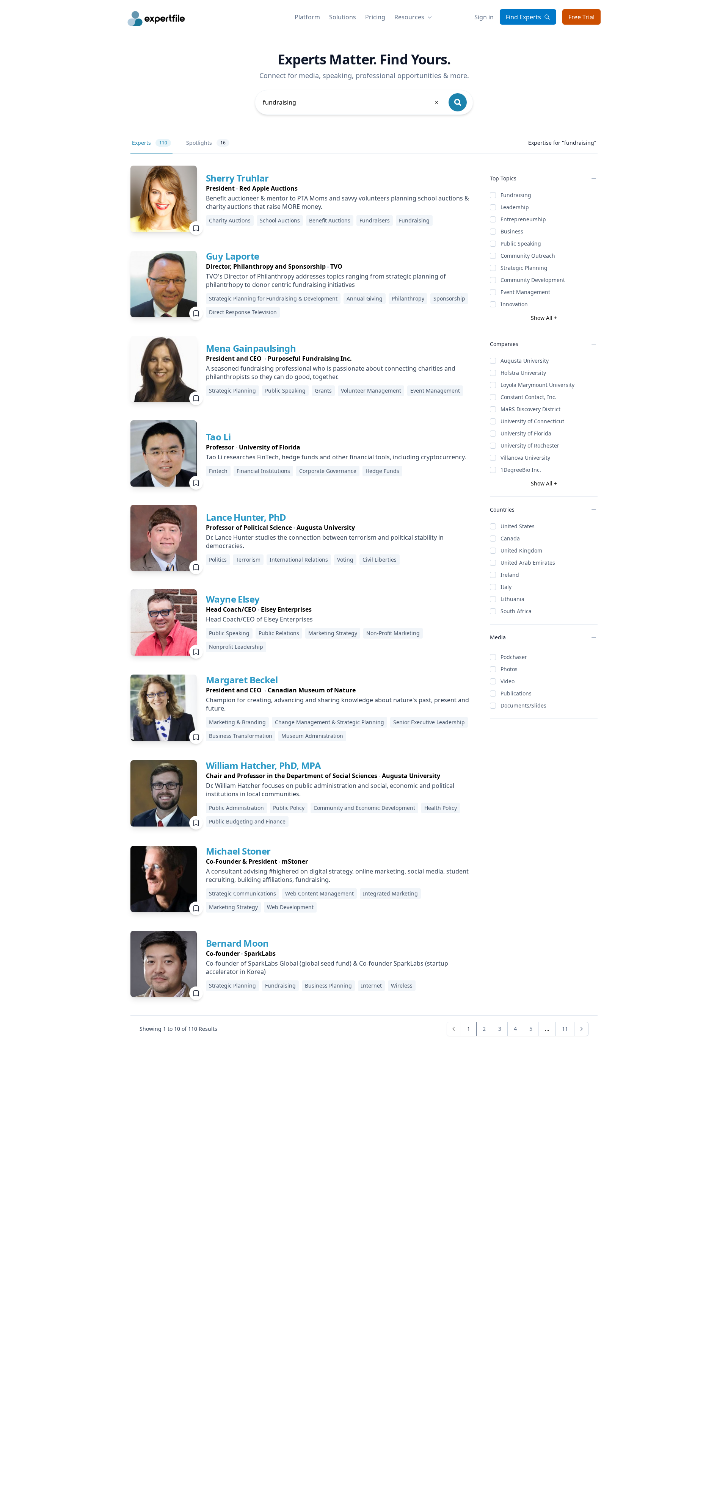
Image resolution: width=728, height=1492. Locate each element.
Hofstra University (523, 372)
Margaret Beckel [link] (242, 679)
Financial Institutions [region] (263, 470)
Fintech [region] (218, 470)
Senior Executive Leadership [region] (429, 722)
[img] (163, 199)
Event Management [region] (435, 390)
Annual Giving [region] (365, 298)
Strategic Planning (524, 267)
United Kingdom (521, 550)
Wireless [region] (402, 985)
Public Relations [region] (279, 633)
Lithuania (512, 599)
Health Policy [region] (440, 807)
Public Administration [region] (236, 807)
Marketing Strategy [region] (332, 633)
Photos (509, 669)
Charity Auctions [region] (230, 220)
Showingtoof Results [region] (178, 1028)
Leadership (514, 207)
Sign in (484, 17)
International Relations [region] (299, 559)
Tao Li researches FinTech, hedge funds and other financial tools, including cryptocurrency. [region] (336, 457)
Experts (149, 142)
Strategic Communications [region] (242, 893)
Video (507, 681)
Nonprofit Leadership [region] (236, 646)
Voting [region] (345, 559)
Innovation (514, 304)
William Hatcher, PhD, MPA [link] (263, 765)
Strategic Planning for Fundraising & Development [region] (273, 298)
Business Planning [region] (328, 985)
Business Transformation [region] (240, 735)
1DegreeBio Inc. (520, 469)
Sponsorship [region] (449, 298)
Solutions (342, 17)
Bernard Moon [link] (237, 943)
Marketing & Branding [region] (237, 722)
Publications (516, 693)
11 (565, 1028)
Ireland (509, 574)
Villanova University (525, 457)
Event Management (525, 292)
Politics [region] (218, 559)
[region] (342, 188)
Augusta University (524, 360)
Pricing (375, 17)
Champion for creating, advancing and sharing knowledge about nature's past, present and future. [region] (337, 704)
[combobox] (351, 102)
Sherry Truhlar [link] (237, 178)
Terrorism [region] (248, 559)
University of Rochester (529, 445)
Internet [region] (371, 985)
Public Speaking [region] (285, 390)
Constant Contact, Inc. (528, 397)
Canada (510, 538)
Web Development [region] (290, 907)
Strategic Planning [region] (232, 390)
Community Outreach (527, 255)
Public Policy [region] (288, 807)
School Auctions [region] (280, 220)
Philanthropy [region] (408, 298)
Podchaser (513, 657)
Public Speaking (520, 243)
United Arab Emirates (527, 562)
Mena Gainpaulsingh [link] (251, 348)
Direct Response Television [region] (243, 312)
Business (511, 231)
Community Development (532, 279)
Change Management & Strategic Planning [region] (329, 722)
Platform (307, 17)
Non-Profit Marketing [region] (393, 633)
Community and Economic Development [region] (364, 807)
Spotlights (206, 142)
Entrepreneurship (523, 219)
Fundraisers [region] (374, 220)
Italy (505, 586)
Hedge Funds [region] (382, 470)
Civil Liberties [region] (379, 559)
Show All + (544, 317)
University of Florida (525, 433)
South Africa (516, 611)
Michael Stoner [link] (238, 851)
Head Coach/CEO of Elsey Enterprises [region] (259, 619)
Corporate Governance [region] (327, 470)
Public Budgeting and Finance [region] (247, 821)
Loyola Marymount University (537, 384)
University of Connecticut (532, 421)
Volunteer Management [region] (371, 390)
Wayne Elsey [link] (232, 599)
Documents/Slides (523, 705)
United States (517, 526)
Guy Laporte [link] (232, 256)
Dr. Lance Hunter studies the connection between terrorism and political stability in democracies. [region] (325, 541)
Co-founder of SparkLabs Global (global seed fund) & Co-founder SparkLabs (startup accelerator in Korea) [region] (327, 967)
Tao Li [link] (218, 437)
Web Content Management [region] (319, 893)
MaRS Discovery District (530, 409)
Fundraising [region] (414, 220)
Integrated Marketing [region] (390, 893)
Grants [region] (323, 390)
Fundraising (515, 195)
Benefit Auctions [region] (329, 220)
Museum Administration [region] (312, 735)
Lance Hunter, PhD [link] (246, 517)
